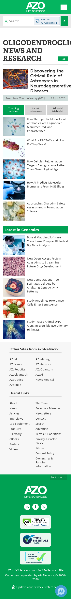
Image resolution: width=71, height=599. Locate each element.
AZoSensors (43, 364)
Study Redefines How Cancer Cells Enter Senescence (46, 302)
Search (40, 424)
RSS (63, 58)
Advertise (42, 429)
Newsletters (43, 413)
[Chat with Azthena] (61, 591)
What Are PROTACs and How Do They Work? (45, 142)
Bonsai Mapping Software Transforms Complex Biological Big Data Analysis (47, 241)
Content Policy (45, 453)
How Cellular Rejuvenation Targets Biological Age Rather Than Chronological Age (46, 165)
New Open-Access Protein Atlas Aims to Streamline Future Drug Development (44, 262)
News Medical (45, 380)
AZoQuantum (44, 369)
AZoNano (15, 364)
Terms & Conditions (49, 434)
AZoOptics (16, 380)
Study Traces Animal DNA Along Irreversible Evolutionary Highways (47, 325)
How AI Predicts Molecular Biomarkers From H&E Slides (45, 184)
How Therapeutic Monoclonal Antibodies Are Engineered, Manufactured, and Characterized (46, 125)
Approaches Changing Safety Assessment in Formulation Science (46, 207)
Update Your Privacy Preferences (38, 587)
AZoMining (43, 359)
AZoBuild (15, 385)
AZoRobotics (17, 369)
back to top (57, 477)
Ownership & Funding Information (44, 462)
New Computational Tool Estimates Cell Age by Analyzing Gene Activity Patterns (43, 285)
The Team (42, 403)
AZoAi (39, 374)
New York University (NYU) (29, 98)
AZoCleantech (18, 374)
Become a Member (48, 408)
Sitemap (41, 448)
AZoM (13, 359)
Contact (41, 418)
